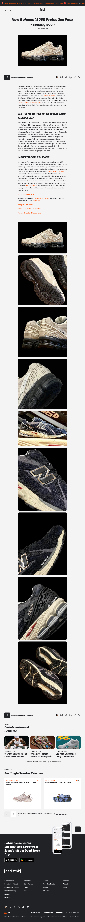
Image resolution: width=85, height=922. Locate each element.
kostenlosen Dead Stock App (57, 171)
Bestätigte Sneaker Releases (23, 773)
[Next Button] (13, 814)
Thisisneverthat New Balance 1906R (30, 103)
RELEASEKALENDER (26, 194)
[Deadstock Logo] (42, 9)
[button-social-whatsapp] (70, 77)
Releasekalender (31, 185)
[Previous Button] (7, 814)
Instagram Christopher (25, 205)
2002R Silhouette (49, 96)
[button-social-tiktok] (74, 77)
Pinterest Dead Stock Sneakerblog (29, 213)
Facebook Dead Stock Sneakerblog (29, 209)
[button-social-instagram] (61, 77)
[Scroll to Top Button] (78, 829)
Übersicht (36, 200)
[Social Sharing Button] (7, 77)
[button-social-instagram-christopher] (57, 77)
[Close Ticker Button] (79, 3)
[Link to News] (9, 9)
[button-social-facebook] (66, 77)
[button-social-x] (79, 77)
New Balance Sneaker (42, 198)
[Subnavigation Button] (5, 9)
